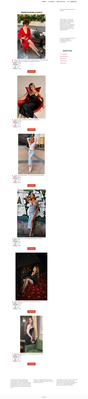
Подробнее (31, 71)
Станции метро (63, 63)
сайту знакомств (68, 379)
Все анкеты (51, 1)
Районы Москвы (63, 60)
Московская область (64, 56)
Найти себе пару (61, 1)
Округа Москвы (63, 58)
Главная (44, 1)
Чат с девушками (72, 1)
